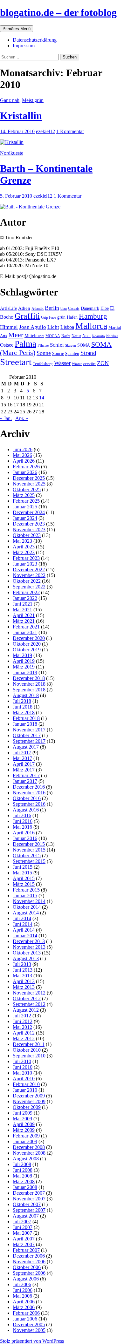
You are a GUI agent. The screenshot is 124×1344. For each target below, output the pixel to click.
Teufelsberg (43, 363)
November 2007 (29, 1198)
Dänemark (90, 308)
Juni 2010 (22, 1067)
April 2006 (24, 1301)
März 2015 (24, 884)
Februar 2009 (26, 1135)
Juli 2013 (22, 964)
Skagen (70, 345)
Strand (88, 353)
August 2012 (26, 1010)
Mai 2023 (22, 541)
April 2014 (24, 930)
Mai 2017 (22, 758)
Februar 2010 (26, 1084)
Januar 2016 (25, 838)
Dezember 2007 (29, 1193)
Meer (15, 335)
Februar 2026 (26, 466)
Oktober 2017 (27, 735)
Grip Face (48, 317)
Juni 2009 (22, 1113)
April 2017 (24, 764)
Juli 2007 (22, 1221)
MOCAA (52, 336)
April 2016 (24, 832)
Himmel (9, 327)
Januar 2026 (25, 472)
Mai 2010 (22, 1073)
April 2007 (24, 1238)
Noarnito (98, 336)
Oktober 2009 (27, 1107)
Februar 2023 (26, 558)
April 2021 (24, 615)
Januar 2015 (25, 895)
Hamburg (93, 316)
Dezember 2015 (29, 844)
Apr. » (21, 418)
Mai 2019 (22, 655)
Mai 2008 (22, 1175)
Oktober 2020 (27, 644)
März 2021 (24, 621)
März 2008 (24, 1181)
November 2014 (29, 901)
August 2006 (26, 1278)
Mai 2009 (22, 1118)
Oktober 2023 (27, 535)
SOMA (83, 345)
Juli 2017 (22, 752)
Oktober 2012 (27, 998)
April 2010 (24, 1078)
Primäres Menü (17, 28)
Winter (77, 364)
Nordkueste (11, 153)
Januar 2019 (25, 672)
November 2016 (29, 792)
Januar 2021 (25, 632)
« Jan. (6, 418)
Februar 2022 (26, 592)
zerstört (89, 363)
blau (63, 308)
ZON (103, 363)
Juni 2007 (22, 1227)
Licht (53, 327)
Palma (25, 344)
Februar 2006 (26, 1313)
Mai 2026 (22, 455)
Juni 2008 (22, 1170)
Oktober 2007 (27, 1204)
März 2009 (24, 1130)
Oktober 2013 (27, 952)
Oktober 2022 (27, 581)
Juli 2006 (22, 1284)
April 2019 (24, 661)
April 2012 (24, 1032)
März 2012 (24, 1038)
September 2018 (29, 689)
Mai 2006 (22, 1296)
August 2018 (26, 695)
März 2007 (24, 1244)
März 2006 (24, 1307)
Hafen (72, 317)
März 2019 (24, 666)
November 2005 (29, 1330)
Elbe (104, 308)
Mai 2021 (22, 609)
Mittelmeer (34, 335)
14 (41, 397)
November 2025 (29, 483)
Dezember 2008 (29, 1147)
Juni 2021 (22, 604)
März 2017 (24, 769)
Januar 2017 (25, 781)
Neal (86, 335)
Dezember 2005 (29, 1324)
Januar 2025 (25, 506)
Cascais (73, 308)
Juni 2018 (22, 706)
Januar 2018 (25, 724)
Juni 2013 (22, 970)
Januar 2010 (25, 1090)
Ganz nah (9, 100)
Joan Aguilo (32, 327)
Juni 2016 (22, 821)
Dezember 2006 (29, 1256)
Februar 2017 (26, 775)
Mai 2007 (22, 1233)
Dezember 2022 (29, 569)
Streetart (15, 362)
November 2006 (29, 1261)
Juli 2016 (22, 815)
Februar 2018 (26, 718)
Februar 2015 (26, 890)
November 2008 (29, 1153)
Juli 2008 (22, 1164)
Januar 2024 (25, 518)
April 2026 (24, 461)
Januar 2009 (25, 1141)
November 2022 (29, 575)
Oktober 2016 (27, 798)
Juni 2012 (22, 1021)
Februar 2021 (26, 626)
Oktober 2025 (27, 489)
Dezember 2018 (29, 678)
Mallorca (91, 326)
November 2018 (29, 684)
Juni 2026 (22, 449)
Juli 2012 (22, 1015)
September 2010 (29, 1055)
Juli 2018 (22, 701)
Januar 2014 (25, 935)
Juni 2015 (22, 867)
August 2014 (26, 912)
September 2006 (29, 1273)
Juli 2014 (22, 918)
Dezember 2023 (29, 523)
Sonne (44, 353)
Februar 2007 (26, 1250)
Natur (76, 336)
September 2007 (29, 1210)
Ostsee (6, 345)
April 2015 (24, 878)
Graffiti (27, 316)
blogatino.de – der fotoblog (58, 12)
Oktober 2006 (27, 1267)
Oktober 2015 (27, 855)
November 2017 (29, 729)
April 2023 (24, 546)
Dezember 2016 (29, 787)
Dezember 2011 (29, 1044)
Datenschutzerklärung (35, 40)
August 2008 (26, 1158)
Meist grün (33, 100)
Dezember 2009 (29, 1095)
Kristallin (21, 115)
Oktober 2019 (27, 649)
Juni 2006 (22, 1290)
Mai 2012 (22, 1027)
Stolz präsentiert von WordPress (32, 1341)
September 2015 (29, 861)
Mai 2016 (22, 827)
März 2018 (24, 712)
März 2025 (24, 495)
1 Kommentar (70, 131)
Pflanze (43, 345)
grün (61, 317)
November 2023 (29, 529)
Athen (24, 308)
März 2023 (24, 552)
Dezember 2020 (29, 638)
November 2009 (29, 1101)
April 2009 (24, 1124)
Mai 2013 (22, 975)
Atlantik (37, 308)
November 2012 (29, 992)
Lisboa (67, 327)
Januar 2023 (25, 564)
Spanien (72, 353)
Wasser (62, 363)
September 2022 (29, 586)
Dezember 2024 (29, 512)
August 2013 (26, 958)
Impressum (24, 45)
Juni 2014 (22, 924)
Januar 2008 (25, 1187)
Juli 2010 (22, 1061)
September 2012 (29, 1004)
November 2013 (29, 947)
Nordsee (112, 336)
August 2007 (26, 1215)
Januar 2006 (25, 1318)
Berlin (52, 308)
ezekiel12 (45, 131)
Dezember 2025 (29, 478)
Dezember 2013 (29, 941)
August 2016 (26, 809)
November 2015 (29, 849)
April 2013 (24, 981)
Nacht (65, 336)
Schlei (57, 345)
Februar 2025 (26, 501)
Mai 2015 (22, 872)
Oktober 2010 (27, 1050)
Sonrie (58, 353)
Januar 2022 (25, 598)
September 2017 (29, 741)
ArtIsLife (8, 308)
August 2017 (26, 747)
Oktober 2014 (27, 907)
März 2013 (24, 987)
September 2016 (29, 804)
